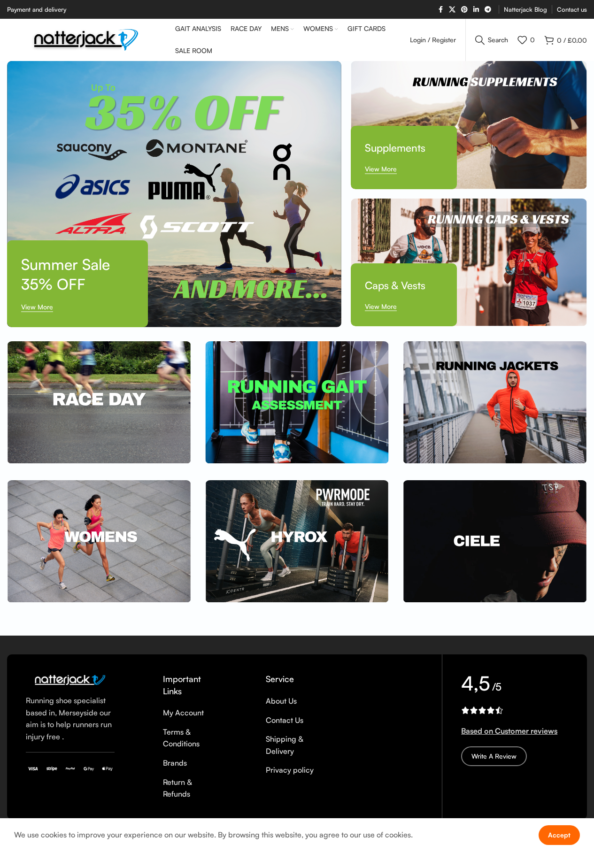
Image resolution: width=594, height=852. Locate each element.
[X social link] (452, 9)
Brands (175, 763)
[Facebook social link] (440, 9)
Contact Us (284, 720)
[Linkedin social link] (476, 9)
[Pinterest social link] (464, 9)
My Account (183, 712)
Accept (559, 835)
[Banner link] (174, 194)
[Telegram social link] (488, 9)
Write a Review (494, 756)
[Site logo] (86, 39)
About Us (281, 701)
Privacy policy (290, 770)
